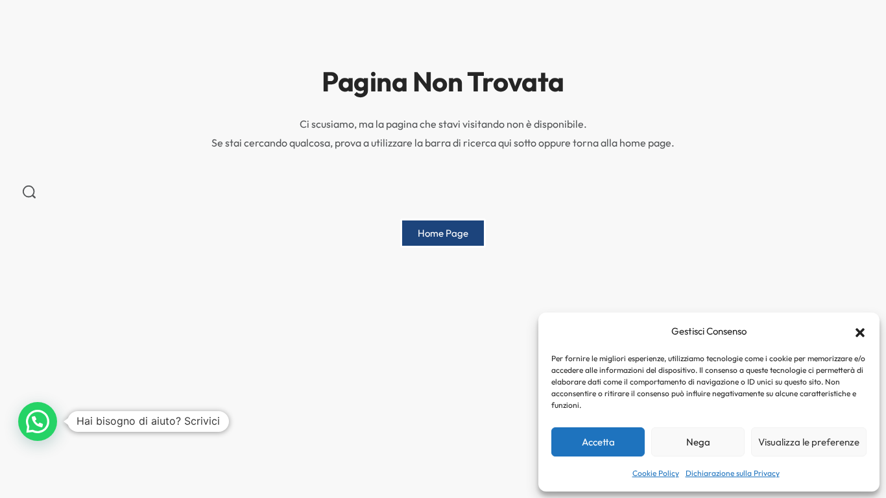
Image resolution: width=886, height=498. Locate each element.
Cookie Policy (655, 473)
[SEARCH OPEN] (29, 192)
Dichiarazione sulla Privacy (733, 473)
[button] (860, 331)
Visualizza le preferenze (808, 442)
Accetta (598, 442)
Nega (698, 442)
